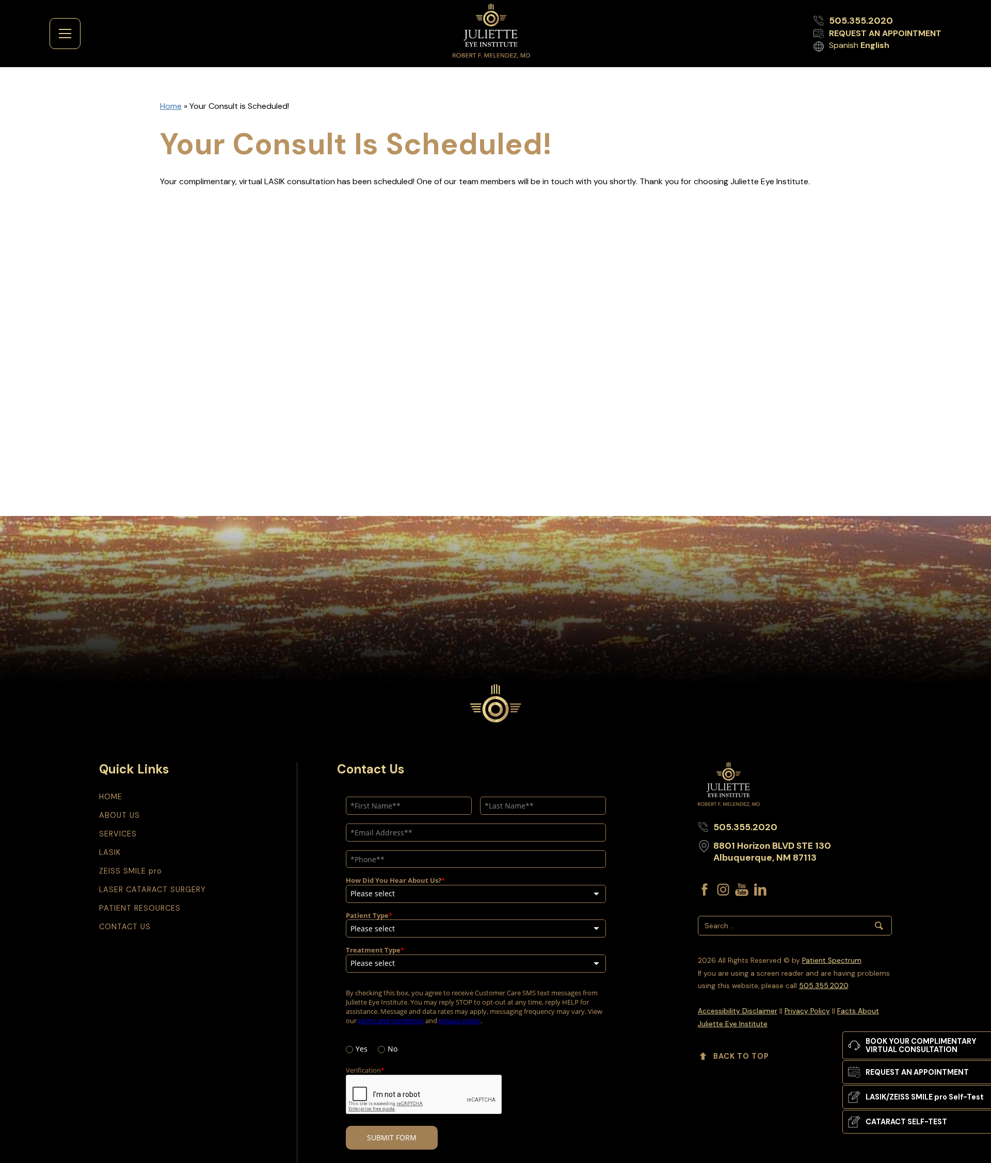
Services (118, 834)
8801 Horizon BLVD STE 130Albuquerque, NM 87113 (772, 851)
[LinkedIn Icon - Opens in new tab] (760, 889)
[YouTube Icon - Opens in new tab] (741, 889)
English (874, 45)
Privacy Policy (807, 1011)
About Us (119, 815)
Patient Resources (140, 908)
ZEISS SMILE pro (130, 871)
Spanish (843, 45)
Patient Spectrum (831, 960)
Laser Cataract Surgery (152, 889)
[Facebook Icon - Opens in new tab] (704, 889)
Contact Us (125, 927)
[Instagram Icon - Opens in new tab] (723, 889)
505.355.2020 (823, 985)
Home (171, 106)
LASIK (110, 852)
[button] (65, 33)
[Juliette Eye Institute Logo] (491, 31)
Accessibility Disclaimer (737, 1011)
